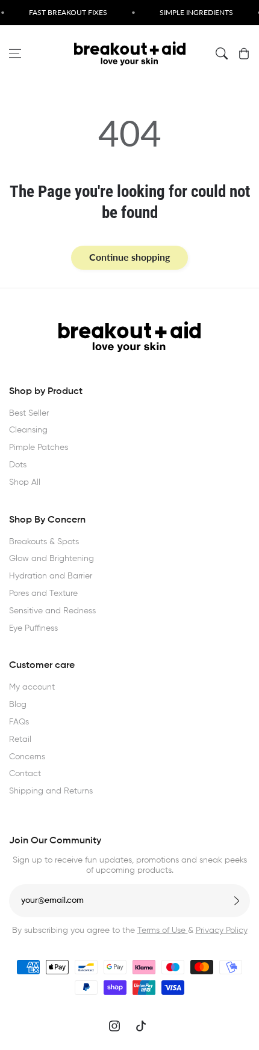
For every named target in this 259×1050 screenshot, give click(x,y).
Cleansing (28, 430)
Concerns (27, 757)
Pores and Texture (43, 593)
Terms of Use (162, 930)
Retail (20, 739)
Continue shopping (129, 256)
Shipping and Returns (51, 791)
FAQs (19, 722)
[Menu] (15, 53)
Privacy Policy (222, 930)
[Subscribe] (236, 900)
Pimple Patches (38, 447)
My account (32, 687)
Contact (25, 773)
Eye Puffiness (33, 628)
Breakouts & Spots (44, 542)
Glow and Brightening (51, 558)
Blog (18, 704)
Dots (18, 465)
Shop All (24, 482)
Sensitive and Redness (52, 611)
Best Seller (29, 413)
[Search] (222, 53)
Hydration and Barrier (50, 576)
